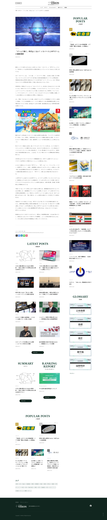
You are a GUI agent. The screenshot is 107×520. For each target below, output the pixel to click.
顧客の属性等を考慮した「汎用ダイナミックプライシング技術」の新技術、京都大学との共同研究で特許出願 (53, 464)
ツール (22, 490)
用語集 (65, 7)
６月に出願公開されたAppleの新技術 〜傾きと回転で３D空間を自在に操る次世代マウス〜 (25, 390)
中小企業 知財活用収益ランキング (48, 388)
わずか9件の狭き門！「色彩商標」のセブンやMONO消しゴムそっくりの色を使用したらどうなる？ (80, 231)
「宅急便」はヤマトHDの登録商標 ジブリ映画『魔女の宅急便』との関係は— (25, 440)
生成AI (17, 490)
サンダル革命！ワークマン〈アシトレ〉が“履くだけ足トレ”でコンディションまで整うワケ (80, 97)
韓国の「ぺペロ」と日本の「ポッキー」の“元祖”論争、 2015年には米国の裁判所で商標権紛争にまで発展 (80, 203)
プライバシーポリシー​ (24, 502)
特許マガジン (60, 7)
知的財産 (43, 487)
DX (47, 487)
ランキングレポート (52, 7)
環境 (36, 487)
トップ (41, 7)
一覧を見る (71, 373)
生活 (23, 487)
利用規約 (17, 502)
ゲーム (30, 490)
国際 (26, 490)
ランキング (18, 487)
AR (39, 487)
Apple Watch (31, 487)
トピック (17, 48)
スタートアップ (52, 487)
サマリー (45, 7)
